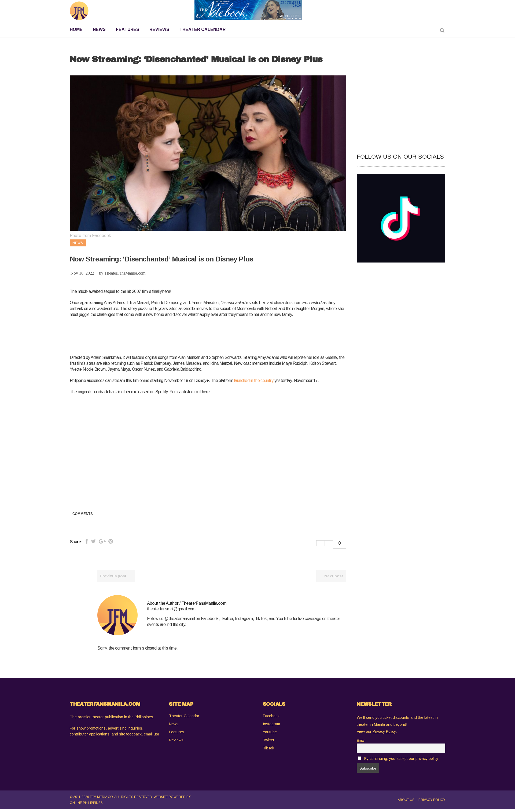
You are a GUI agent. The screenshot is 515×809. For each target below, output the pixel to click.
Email (361, 740)
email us (151, 734)
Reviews (176, 740)
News (174, 724)
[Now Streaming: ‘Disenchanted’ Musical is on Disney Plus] (117, 615)
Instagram (271, 724)
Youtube (270, 732)
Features (176, 732)
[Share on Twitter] (93, 541)
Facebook (271, 716)
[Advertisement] (167, 335)
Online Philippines (86, 803)
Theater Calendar (184, 716)
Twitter (268, 740)
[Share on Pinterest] (110, 541)
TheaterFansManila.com (124, 273)
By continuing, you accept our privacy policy (401, 758)
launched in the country (253, 380)
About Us (406, 800)
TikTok (268, 748)
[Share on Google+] (102, 541)
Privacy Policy (431, 800)
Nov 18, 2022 (82, 273)
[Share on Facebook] (86, 541)
